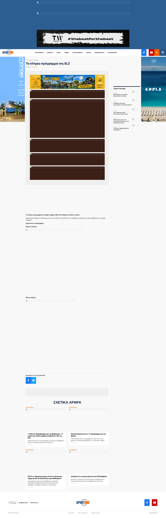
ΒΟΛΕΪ (59, 52)
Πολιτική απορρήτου (82, 513)
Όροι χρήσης (71, 513)
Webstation (154, 513)
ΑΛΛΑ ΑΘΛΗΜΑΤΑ (77, 52)
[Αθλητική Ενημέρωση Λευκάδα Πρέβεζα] (7, 55)
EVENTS (88, 52)
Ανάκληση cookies (95, 513)
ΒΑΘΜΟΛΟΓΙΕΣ (99, 52)
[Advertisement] (67, 200)
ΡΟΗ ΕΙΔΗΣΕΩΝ (112, 52)
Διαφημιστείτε (23, 502)
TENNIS (66, 52)
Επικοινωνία (34, 502)
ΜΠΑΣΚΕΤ (50, 52)
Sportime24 (34, 67)
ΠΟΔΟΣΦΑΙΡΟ (39, 52)
